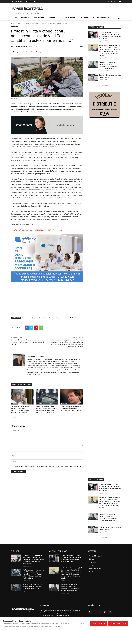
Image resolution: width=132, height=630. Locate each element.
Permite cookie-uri (118, 624)
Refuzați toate (99, 624)
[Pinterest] (36, 52)
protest (48, 318)
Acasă (12, 23)
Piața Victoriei (40, 318)
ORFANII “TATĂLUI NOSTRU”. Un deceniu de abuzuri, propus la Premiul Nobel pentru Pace (33, 586)
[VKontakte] (110, 612)
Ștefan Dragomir (56, 318)
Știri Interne (19, 23)
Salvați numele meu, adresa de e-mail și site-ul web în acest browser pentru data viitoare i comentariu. (48, 466)
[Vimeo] (117, 1)
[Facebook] (108, 1)
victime (65, 318)
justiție (32, 318)
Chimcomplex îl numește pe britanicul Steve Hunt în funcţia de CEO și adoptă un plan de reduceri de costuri (28, 342)
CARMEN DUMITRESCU (20, 46)
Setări (82, 624)
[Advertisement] (47, 299)
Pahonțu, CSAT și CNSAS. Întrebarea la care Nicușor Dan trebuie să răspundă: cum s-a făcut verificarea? (71, 408)
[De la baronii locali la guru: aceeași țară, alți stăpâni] (93, 77)
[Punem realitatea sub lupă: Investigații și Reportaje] (27, 9)
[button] (118, 17)
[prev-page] (12, 417)
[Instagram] (111, 1)
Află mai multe (56, 626)
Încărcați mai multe (103, 85)
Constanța (25, 318)
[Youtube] (120, 1)
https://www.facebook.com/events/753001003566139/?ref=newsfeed (36, 230)
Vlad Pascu (73, 318)
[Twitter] (114, 1)
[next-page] (15, 417)
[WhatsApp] (41, 52)
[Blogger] (90, 612)
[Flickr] (100, 612)
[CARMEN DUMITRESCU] (12, 46)
